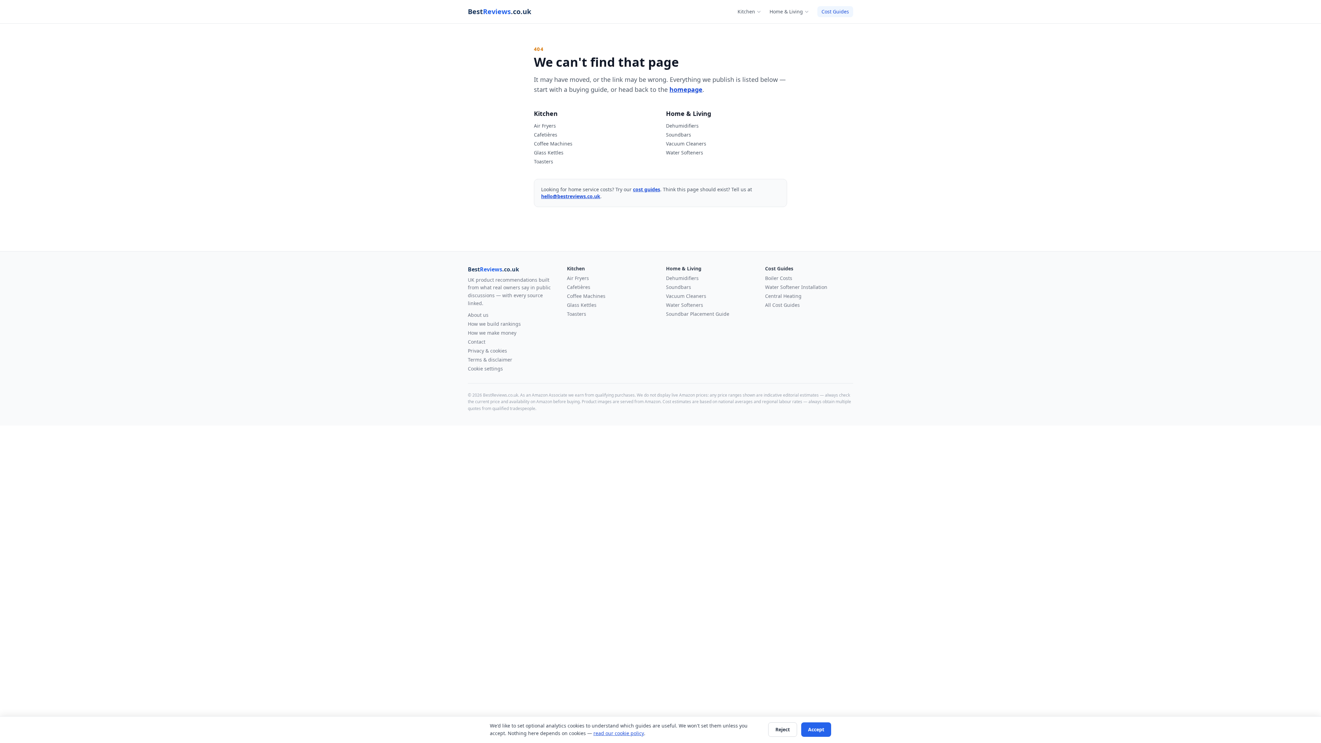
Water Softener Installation (796, 287)
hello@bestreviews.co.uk (570, 196)
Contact (476, 341)
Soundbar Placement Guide (697, 314)
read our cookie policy (618, 733)
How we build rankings (494, 324)
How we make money (492, 333)
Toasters (543, 161)
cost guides (646, 189)
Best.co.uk (499, 11)
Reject (782, 729)
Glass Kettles (548, 152)
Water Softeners (684, 152)
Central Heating (783, 296)
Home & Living (786, 11)
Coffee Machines (553, 143)
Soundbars (678, 134)
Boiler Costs (778, 278)
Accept (816, 729)
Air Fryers (545, 125)
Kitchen (746, 11)
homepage (685, 89)
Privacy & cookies (487, 350)
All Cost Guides (782, 305)
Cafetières (545, 134)
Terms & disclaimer (490, 359)
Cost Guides (835, 11)
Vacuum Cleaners (686, 143)
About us (478, 315)
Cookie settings (485, 368)
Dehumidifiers (682, 125)
